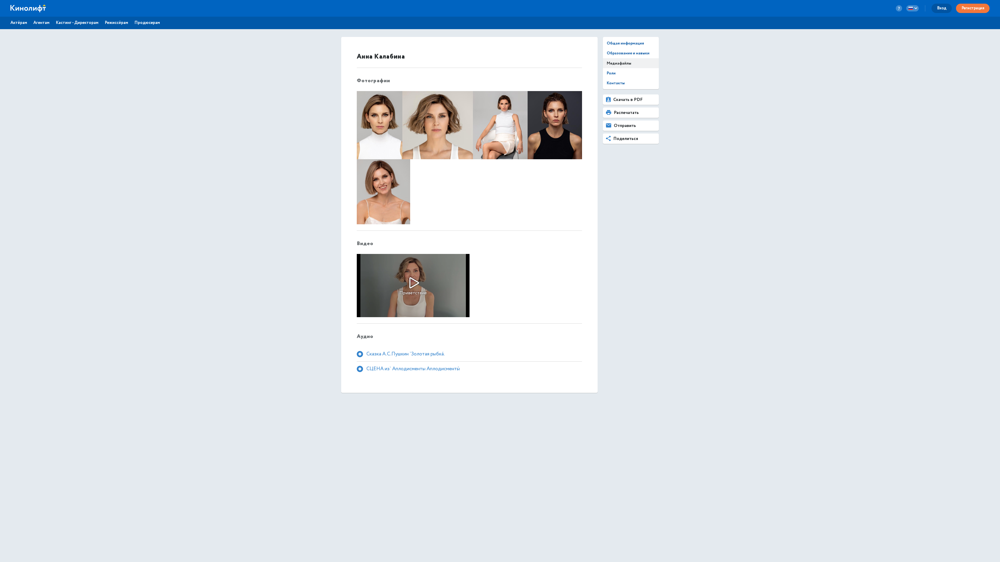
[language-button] (912, 8)
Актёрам (18, 23)
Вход (941, 8)
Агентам (41, 23)
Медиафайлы (619, 63)
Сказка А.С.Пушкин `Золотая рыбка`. (405, 353)
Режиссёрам (116, 23)
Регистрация (972, 8)
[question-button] (899, 8)
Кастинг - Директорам (77, 23)
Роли (611, 73)
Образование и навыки (628, 53)
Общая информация (625, 43)
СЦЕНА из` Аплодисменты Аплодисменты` (413, 368)
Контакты (616, 83)
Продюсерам (147, 23)
